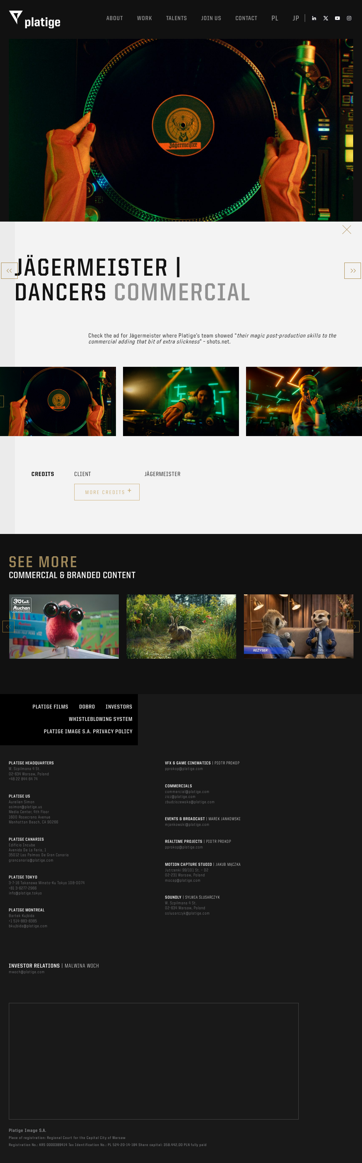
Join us (211, 19)
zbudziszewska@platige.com (190, 802)
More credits (108, 491)
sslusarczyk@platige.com (187, 913)
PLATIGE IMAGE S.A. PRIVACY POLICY (88, 732)
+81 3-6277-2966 (23, 888)
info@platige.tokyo (25, 893)
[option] (58, 401)
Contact (246, 19)
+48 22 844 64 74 (23, 779)
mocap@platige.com (183, 881)
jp (296, 18)
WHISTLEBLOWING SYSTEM (101, 719)
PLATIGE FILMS (51, 707)
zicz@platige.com (180, 797)
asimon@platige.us (25, 807)
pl (275, 18)
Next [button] (354, 627)
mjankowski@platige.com (187, 825)
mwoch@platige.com (27, 972)
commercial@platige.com (187, 792)
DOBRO (87, 707)
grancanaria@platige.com (31, 860)
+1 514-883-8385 (23, 921)
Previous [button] (8, 627)
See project (64, 641)
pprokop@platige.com (184, 769)
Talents (176, 19)
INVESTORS (119, 707)
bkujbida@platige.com (28, 926)
